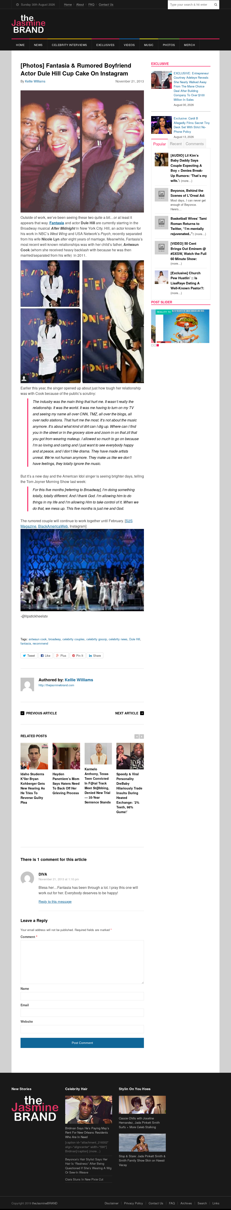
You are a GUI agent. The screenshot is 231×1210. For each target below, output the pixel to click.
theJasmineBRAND (44, 1203)
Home (68, 4)
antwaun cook (38, 639)
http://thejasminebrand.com (56, 685)
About (80, 4)
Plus (63, 655)
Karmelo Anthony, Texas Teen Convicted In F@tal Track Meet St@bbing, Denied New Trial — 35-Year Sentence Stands (98, 785)
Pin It (79, 655)
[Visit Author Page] (27, 684)
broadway (55, 639)
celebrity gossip (96, 639)
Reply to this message (55, 901)
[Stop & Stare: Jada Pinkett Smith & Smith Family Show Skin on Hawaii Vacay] (142, 1142)
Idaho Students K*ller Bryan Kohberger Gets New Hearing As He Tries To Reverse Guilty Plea (33, 788)
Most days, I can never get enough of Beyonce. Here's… (188, 199)
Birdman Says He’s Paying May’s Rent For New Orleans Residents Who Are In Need (87, 1132)
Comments (195, 143)
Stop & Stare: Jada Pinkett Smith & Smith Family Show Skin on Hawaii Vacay (142, 1160)
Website (27, 1021)
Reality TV (159, 311)
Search (202, 1203)
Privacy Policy (133, 1203)
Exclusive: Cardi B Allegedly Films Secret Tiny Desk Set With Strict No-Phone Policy (192, 125)
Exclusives (105, 45)
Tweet (31, 655)
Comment (29, 936)
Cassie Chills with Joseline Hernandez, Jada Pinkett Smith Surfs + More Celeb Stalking (139, 1122)
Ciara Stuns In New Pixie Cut (84, 1179)
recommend (40, 643)
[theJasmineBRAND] (28, 24)
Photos (169, 45)
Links (216, 1203)
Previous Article (41, 713)
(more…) (188, 253)
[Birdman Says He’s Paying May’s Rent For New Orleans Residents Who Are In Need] (88, 1109)
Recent (176, 143)
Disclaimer (111, 1203)
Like (47, 655)
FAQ (91, 4)
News (38, 45)
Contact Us (106, 4)
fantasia (26, 643)
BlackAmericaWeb (53, 526)
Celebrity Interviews (69, 45)
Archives (186, 1203)
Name (25, 988)
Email (25, 1005)
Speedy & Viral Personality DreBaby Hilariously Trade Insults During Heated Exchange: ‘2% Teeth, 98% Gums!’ (129, 793)
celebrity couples (73, 639)
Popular (159, 143)
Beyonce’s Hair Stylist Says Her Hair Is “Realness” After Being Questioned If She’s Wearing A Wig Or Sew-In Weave (88, 1166)
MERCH (189, 45)
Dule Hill (134, 639)
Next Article (126, 713)
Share (97, 655)
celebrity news (118, 639)
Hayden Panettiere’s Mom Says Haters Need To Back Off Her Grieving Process (66, 783)
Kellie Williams (35, 81)
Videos (129, 45)
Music (149, 45)
